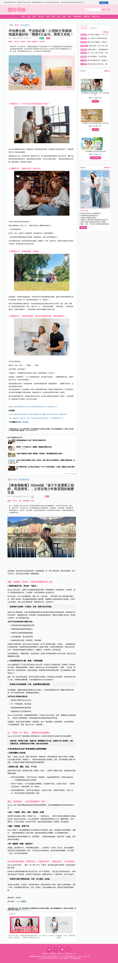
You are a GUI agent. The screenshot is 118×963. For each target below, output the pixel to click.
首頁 (11, 25)
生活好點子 (25, 25)
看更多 (105, 32)
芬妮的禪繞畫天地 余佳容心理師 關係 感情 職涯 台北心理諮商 (33, 406)
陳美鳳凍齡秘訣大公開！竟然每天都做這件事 (31, 440)
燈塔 (32, 500)
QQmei (15, 500)
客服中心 (60, 953)
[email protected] (25, 909)
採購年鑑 (86, 16)
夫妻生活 (16, 41)
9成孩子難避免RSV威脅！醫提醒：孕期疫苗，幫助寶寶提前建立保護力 (39, 453)
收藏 (48, 38)
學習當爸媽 (24, 480)
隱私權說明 (81, 2)
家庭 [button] (34, 16)
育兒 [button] (28, 16)
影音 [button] (53, 16)
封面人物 (41, 16)
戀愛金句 (35, 41)
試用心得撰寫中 (95, 158)
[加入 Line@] (62, 949)
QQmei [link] (18, 901)
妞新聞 (19, 422)
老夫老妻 (42, 41)
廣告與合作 (68, 953)
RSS (74, 953)
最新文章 (84, 28)
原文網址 (25, 422)
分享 (32, 497)
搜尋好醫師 (77, 16)
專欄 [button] (47, 16)
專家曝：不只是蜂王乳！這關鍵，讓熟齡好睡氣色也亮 (34, 447)
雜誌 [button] (69, 16)
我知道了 (104, 2)
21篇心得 (95, 101)
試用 (58, 16)
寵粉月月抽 (95, 16)
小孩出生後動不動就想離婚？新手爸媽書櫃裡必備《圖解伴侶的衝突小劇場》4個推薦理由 (38, 414)
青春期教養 (26, 500)
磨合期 (23, 41)
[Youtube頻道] (49, 949)
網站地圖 (44, 953)
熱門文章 (93, 28)
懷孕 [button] (23, 16)
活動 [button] (64, 16)
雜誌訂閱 (83, 227)
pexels (55, 406)
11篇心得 (95, 129)
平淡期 (29, 41)
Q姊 (20, 500)
